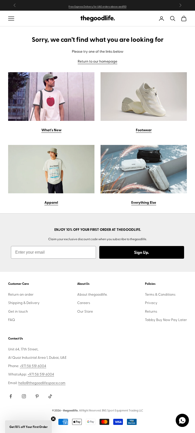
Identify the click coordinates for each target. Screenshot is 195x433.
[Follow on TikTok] (50, 396)
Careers (83, 302)
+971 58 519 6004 (33, 365)
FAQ (11, 319)
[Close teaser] (53, 418)
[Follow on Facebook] (10, 396)
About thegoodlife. (92, 294)
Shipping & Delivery (24, 302)
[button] (28, 426)
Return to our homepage (97, 61)
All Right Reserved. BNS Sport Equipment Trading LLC (111, 410)
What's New (51, 129)
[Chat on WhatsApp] (182, 420)
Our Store (85, 311)
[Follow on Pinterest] (37, 396)
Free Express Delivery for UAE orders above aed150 (97, 6)
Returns (151, 311)
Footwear (144, 129)
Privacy (151, 302)
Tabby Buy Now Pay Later (166, 319)
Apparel (51, 202)
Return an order (21, 294)
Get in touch (18, 311)
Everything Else (143, 202)
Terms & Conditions (160, 294)
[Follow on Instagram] (23, 396)
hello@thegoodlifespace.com (42, 382)
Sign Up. (141, 252)
